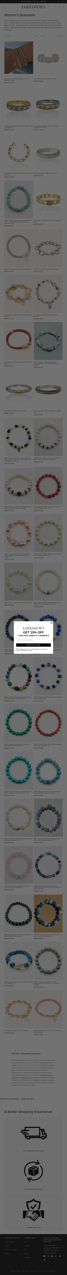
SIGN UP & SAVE (33, 645)
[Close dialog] (51, 623)
